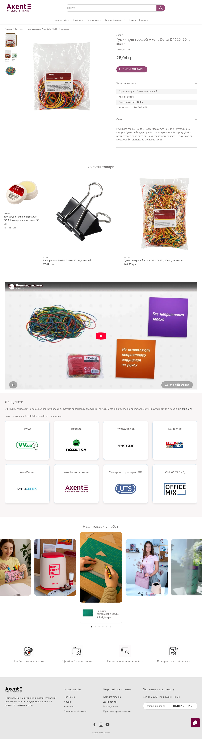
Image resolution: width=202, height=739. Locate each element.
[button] (115, 8)
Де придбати (185, 409)
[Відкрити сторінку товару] (22, 192)
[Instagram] (101, 725)
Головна (8, 29)
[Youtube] (107, 725)
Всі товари (19, 29)
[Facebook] (94, 725)
